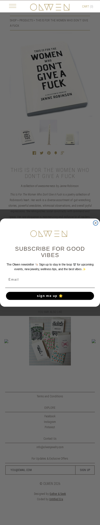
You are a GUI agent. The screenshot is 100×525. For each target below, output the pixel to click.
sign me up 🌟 (50, 295)
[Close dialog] (95, 222)
